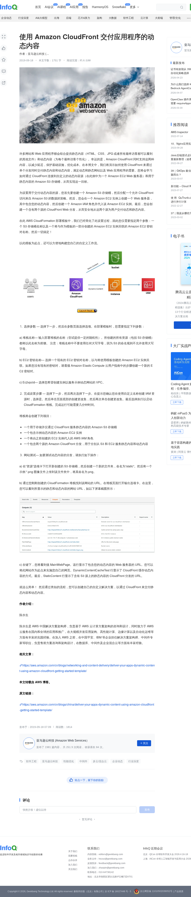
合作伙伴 (72, 860)
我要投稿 (72, 855)
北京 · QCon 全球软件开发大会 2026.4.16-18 (165, 854)
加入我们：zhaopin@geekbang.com (105, 867)
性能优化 (68, 761)
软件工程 (31, 761)
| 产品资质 (178, 891)
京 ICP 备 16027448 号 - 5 (118, 891)
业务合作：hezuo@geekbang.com (104, 858)
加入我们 (72, 864)
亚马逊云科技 (50, 761)
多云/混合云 (100, 761)
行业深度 (133, 761)
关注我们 (72, 869)
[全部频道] (188, 18)
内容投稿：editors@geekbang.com (105, 854)
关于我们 (72, 851)
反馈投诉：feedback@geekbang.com (106, 863)
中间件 (83, 761)
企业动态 (117, 761)
